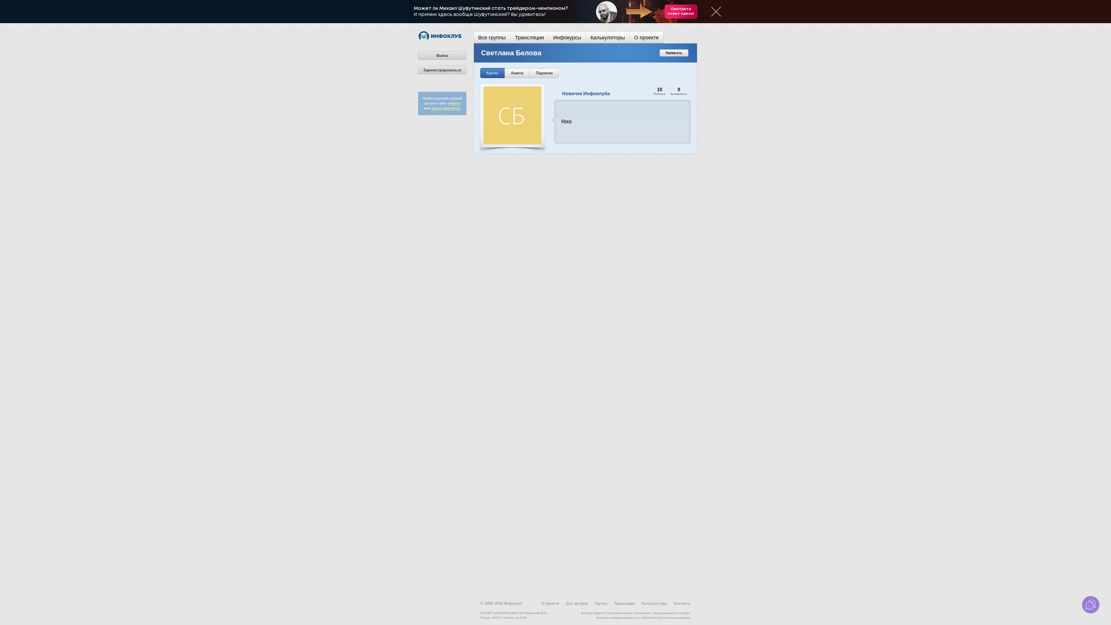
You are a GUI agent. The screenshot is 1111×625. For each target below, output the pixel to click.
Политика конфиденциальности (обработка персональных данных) (643, 617)
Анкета (517, 73)
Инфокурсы (567, 38)
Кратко (492, 73)
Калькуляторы (608, 38)
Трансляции (529, 38)
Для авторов (577, 603)
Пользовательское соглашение (628, 613)
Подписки (544, 73)
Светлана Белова (511, 53)
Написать (674, 53)
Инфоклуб (513, 603)
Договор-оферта (592, 613)
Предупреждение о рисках (671, 613)
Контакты (682, 603)
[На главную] (440, 39)
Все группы (492, 38)
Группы (601, 603)
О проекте (646, 38)
